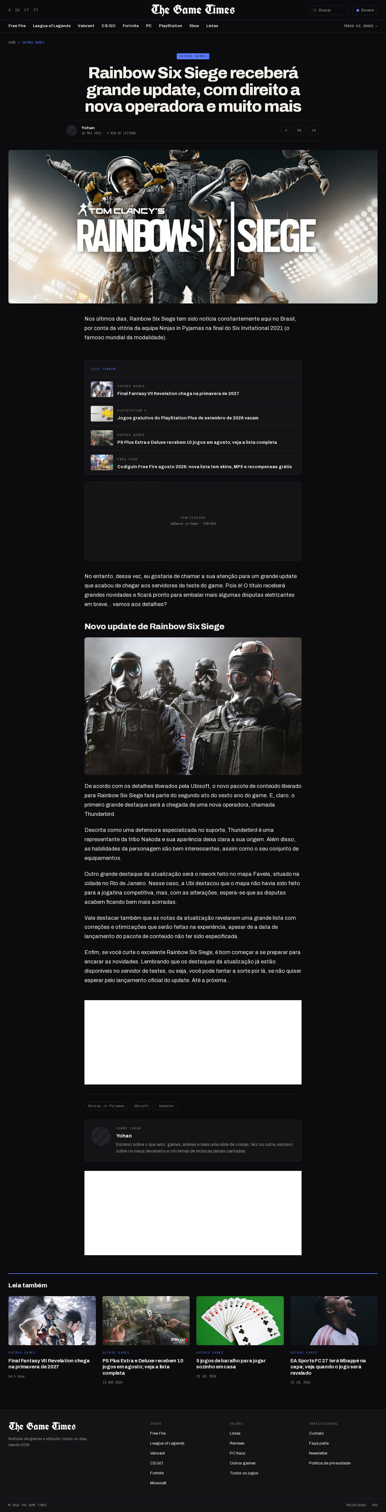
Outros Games (33, 42)
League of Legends (52, 26)
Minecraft (158, 1483)
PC (149, 26)
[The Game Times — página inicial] (193, 10)
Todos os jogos (244, 1473)
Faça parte (319, 1443)
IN (314, 130)
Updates (166, 1106)
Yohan (88, 128)
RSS (375, 1505)
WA (299, 130)
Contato (316, 1433)
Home (12, 42)
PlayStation (170, 26)
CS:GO (108, 26)
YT (26, 10)
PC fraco (237, 1453)
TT (35, 10)
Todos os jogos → (360, 26)
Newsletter (318, 1453)
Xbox (194, 26)
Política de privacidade (329, 1463)
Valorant (86, 26)
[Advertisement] (193, 1042)
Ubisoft (141, 1106)
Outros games (243, 1463)
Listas (212, 26)
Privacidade (356, 1505)
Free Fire (17, 26)
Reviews (237, 1443)
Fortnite (131, 26)
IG (17, 10)
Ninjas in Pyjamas (106, 1106)
